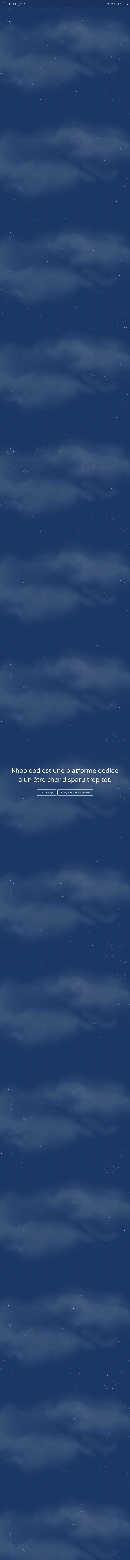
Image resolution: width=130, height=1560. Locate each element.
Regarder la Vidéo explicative (76, 792)
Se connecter (114, 3)
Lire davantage (46, 792)
